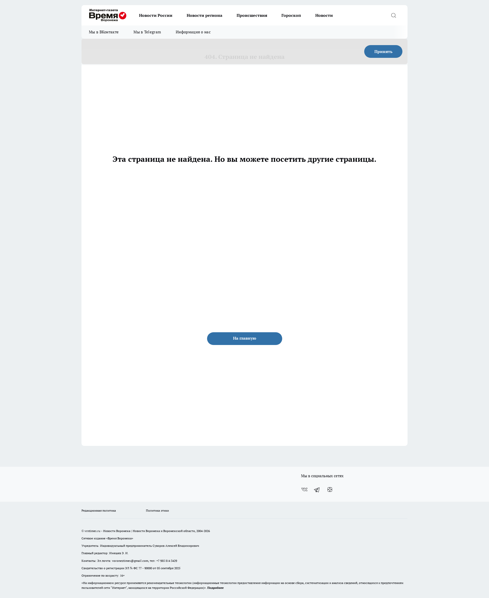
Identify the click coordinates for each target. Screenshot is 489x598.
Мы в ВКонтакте (104, 32)
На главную (244, 338)
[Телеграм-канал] (317, 490)
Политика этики (157, 510)
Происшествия (252, 15)
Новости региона (204, 15)
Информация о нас (193, 32)
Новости (324, 15)
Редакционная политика (99, 510)
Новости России (155, 15)
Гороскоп (291, 15)
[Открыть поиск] (393, 15)
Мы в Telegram (147, 32)
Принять (383, 51)
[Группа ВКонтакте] (304, 490)
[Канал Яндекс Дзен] (329, 490)
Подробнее (215, 588)
